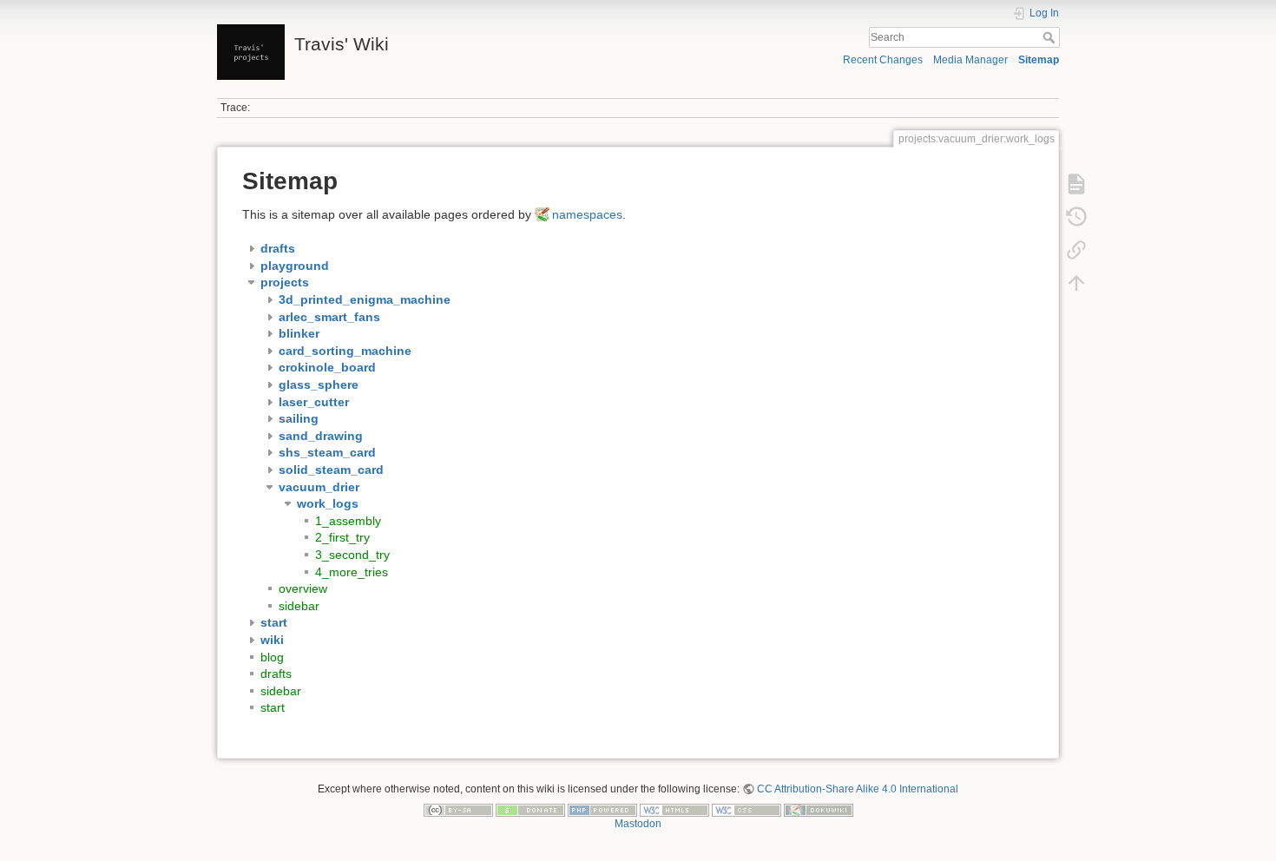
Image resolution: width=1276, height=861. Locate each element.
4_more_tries (351, 572)
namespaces (587, 214)
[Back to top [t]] (1076, 282)
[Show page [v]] (1076, 184)
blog (272, 657)
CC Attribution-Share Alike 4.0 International (857, 789)
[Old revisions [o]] (1076, 216)
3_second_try (352, 555)
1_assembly (348, 521)
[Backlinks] (1076, 249)
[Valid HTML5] (674, 809)
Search (1051, 37)
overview (303, 588)
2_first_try (342, 537)
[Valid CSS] (746, 809)
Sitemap (1038, 60)
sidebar (299, 606)
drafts (276, 673)
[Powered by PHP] (602, 809)
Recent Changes (883, 60)
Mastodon (638, 824)
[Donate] (530, 809)
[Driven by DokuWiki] (818, 809)
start (272, 707)
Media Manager (970, 60)
